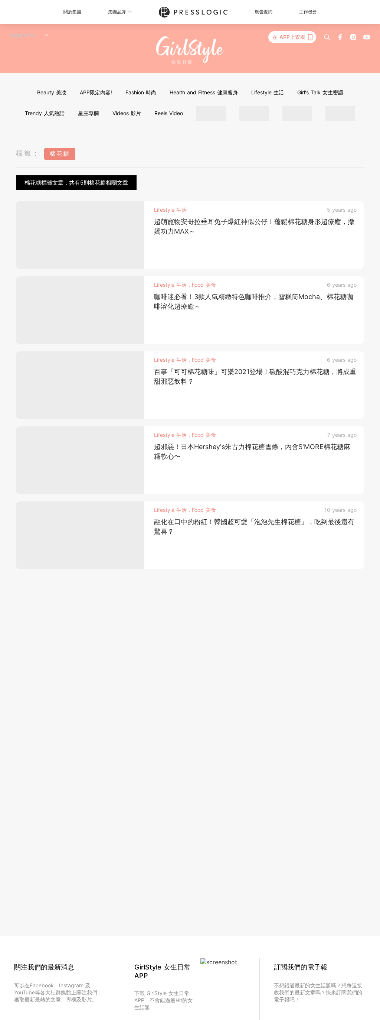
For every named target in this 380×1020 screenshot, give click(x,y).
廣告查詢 (263, 11)
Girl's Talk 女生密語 (320, 92)
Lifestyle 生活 (267, 92)
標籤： (28, 153)
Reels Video (168, 113)
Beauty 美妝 (51, 92)
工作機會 (308, 11)
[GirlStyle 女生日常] (190, 50)
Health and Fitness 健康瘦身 (204, 92)
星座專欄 (88, 113)
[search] (327, 37)
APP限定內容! (96, 92)
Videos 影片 (126, 113)
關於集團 (72, 11)
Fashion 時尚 (140, 92)
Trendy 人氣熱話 (45, 113)
